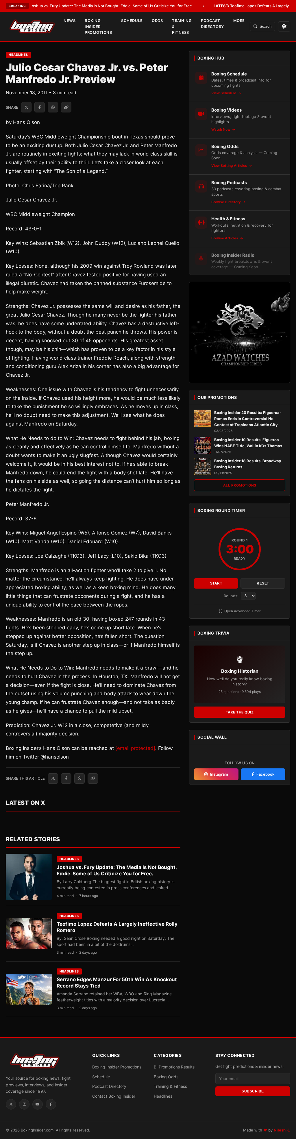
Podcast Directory (212, 23)
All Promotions (239, 485)
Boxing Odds (166, 1076)
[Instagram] (24, 1104)
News (69, 20)
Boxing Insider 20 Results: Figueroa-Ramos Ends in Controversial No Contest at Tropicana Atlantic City (247, 418)
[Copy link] (66, 107)
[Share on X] (26, 107)
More (239, 20)
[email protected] (135, 748)
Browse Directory (226, 202)
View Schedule (224, 93)
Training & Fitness (182, 26)
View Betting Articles (229, 165)
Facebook (265, 774)
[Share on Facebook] (39, 107)
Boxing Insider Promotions (98, 26)
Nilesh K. (282, 1130)
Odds (157, 20)
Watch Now (221, 129)
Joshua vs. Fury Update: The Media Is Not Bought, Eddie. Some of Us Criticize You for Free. (103, 5)
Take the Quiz (240, 712)
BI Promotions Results (174, 1066)
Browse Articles (225, 238)
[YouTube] (37, 1104)
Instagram (219, 774)
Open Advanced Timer (241, 611)
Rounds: (232, 595)
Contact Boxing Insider (113, 1096)
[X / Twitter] (11, 1104)
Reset (263, 583)
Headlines (18, 55)
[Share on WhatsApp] (53, 107)
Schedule (132, 20)
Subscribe (253, 1091)
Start (216, 583)
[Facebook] (51, 1104)
